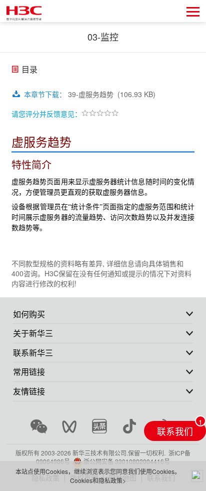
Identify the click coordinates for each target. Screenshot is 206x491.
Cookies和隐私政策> (98, 480)
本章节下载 (45, 94)
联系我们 (175, 431)
